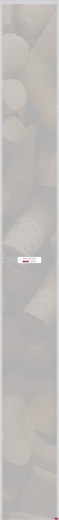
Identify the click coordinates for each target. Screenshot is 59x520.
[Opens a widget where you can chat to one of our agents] (56, 519)
